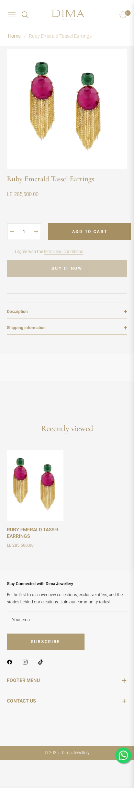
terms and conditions (63, 251)
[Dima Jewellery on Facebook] (11, 662)
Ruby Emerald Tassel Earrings (33, 532)
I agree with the (49, 251)
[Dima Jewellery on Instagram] (26, 662)
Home (14, 36)
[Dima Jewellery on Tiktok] (42, 662)
